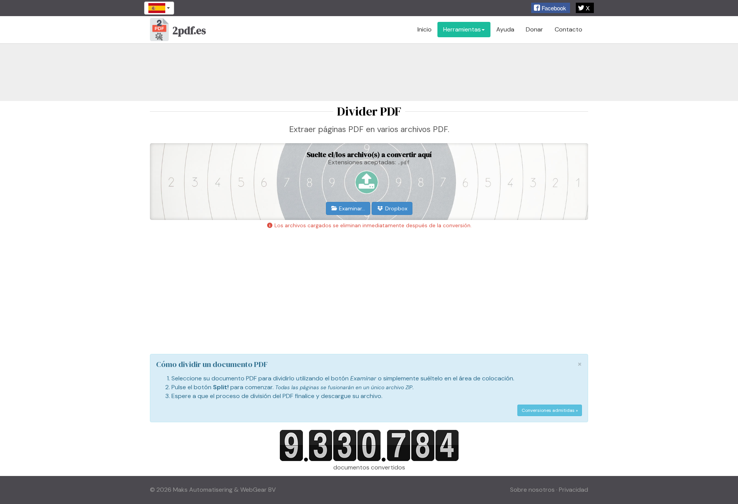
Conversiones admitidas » (550, 410)
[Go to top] (722, 490)
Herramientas (462, 29)
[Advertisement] (369, 72)
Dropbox (395, 208)
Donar (534, 29)
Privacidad (573, 490)
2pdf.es (189, 30)
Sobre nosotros (532, 490)
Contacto (568, 29)
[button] (550, 8)
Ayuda (505, 29)
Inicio (424, 29)
